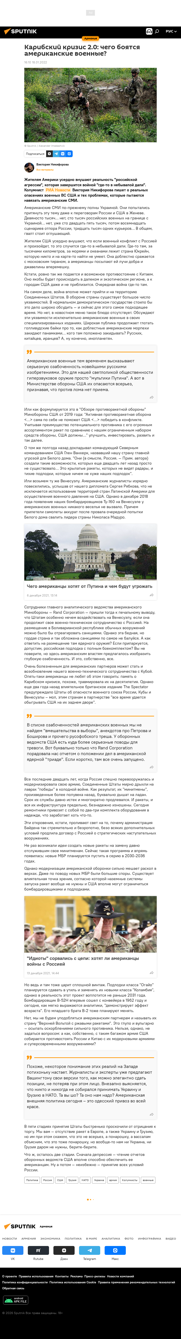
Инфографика (149, 1238)
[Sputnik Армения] (21, 35)
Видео (171, 1238)
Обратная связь (13, 1288)
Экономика (50, 1238)
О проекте (9, 1276)
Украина (99, 1180)
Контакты (62, 1276)
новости (9, 1238)
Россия (47, 1180)
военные (148, 1180)
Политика (32, 1180)
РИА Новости (58, 189)
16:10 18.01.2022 (35, 62)
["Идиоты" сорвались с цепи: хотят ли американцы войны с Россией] (90, 924)
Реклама (76, 1276)
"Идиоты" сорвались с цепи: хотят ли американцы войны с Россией (83, 961)
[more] (151, 397)
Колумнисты (130, 1180)
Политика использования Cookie (72, 1282)
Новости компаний (120, 1276)
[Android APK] (16, 1301)
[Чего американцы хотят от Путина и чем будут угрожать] (90, 552)
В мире (91, 1238)
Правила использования (36, 1276)
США (60, 1180)
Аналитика (111, 1238)
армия (113, 1180)
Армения (28, 1238)
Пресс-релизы (94, 1276)
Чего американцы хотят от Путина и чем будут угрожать (89, 586)
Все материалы (45, 169)
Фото (129, 1238)
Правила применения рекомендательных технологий (136, 1282)
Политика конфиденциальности (25, 1282)
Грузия (72, 1180)
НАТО (85, 1180)
